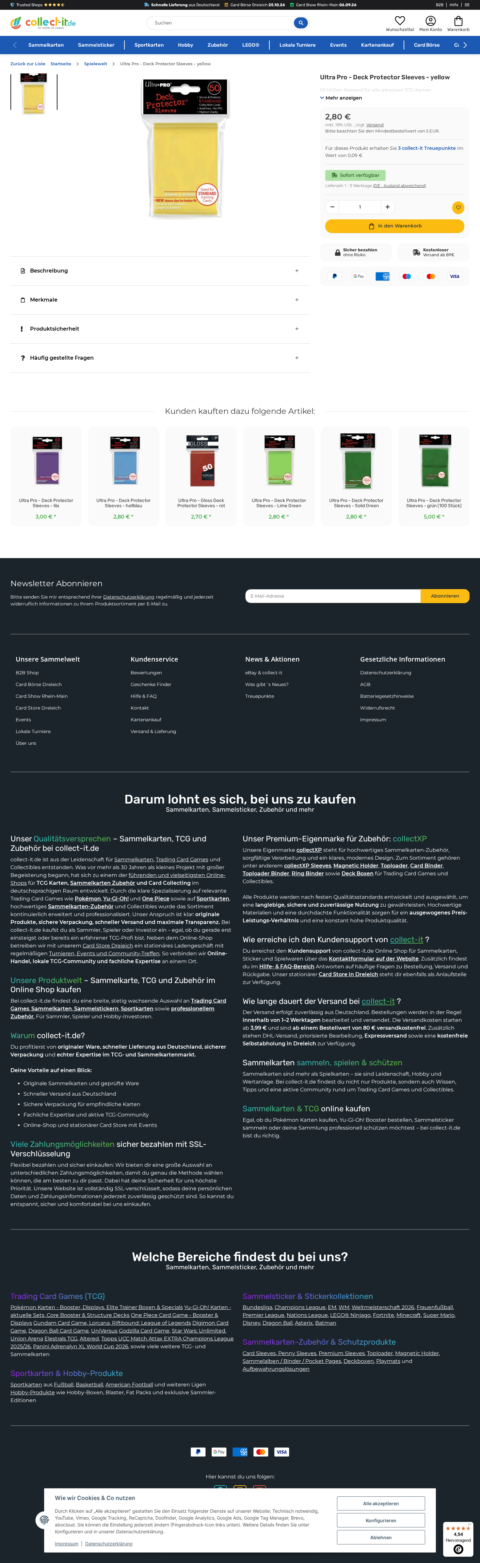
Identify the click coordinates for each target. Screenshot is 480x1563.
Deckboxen (359, 1361)
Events (338, 45)
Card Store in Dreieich (348, 974)
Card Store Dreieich (38, 708)
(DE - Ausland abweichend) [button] (399, 185)
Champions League (300, 1307)
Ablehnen (381, 1537)
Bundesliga (257, 1307)
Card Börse (427, 45)
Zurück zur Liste (27, 63)
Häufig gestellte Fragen (62, 358)
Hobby (185, 45)
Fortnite (383, 1315)
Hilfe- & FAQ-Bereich (286, 966)
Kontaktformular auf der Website (374, 959)
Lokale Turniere (298, 45)
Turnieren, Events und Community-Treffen (104, 953)
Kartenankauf (377, 45)
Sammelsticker (96, 45)
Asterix (304, 1323)
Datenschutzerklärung (128, 597)
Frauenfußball (435, 1307)
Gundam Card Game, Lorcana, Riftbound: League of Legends (112, 1323)
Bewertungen (146, 673)
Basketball (89, 1385)
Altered (89, 1339)
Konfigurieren (381, 1520)
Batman (325, 1323)
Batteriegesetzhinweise (387, 696)
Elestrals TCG (60, 1339)
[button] (400, 23)
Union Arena (26, 1339)
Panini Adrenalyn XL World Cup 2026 (80, 1346)
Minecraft (408, 1315)
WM (344, 1307)
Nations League (307, 1315)
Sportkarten (149, 45)
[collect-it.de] (43, 23)
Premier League (263, 1315)
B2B (439, 5)
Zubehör (218, 45)
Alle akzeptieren (381, 1503)
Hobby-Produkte (32, 1392)
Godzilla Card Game (144, 1331)
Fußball (63, 1385)
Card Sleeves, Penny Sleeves (279, 1353)
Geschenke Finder (151, 684)
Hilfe (454, 5)
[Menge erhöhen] (387, 207)
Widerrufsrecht (377, 708)
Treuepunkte (259, 696)
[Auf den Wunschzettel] (458, 207)
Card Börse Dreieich (39, 684)
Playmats (388, 1361)
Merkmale (43, 300)
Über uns (26, 743)
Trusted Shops (29, 5)
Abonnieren (445, 596)
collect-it (406, 939)
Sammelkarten (46, 45)
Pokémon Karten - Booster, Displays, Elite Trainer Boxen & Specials (96, 1307)
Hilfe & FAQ (144, 696)
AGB (365, 684)
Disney (251, 1323)
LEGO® (250, 45)
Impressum (373, 720)
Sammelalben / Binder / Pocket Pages (292, 1361)
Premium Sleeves (342, 1353)
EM (332, 1307)
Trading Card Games (182, 859)
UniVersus (104, 1331)
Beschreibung (49, 271)
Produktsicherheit (54, 329)
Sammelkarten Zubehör (102, 883)
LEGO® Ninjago (350, 1315)
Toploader (380, 1353)
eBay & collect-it (263, 673)
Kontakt (140, 708)
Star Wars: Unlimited (198, 1331)
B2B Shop (27, 673)
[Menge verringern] (332, 207)
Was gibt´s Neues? (267, 684)
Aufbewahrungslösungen (276, 1369)
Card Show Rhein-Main (42, 696)
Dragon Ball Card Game (58, 1331)
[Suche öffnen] (301, 22)
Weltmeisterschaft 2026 (383, 1307)
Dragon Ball (278, 1323)
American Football (129, 1385)
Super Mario (439, 1315)
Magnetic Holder (417, 1353)
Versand (375, 124)
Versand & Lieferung (153, 731)
